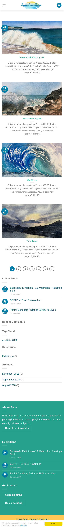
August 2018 (9, 385)
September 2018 (11, 379)
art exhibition (6, 340)
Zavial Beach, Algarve (32, 118)
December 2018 (10, 373)
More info (23, 525)
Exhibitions (8, 356)
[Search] (59, 5)
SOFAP (14, 340)
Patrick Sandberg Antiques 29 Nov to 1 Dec (33, 310)
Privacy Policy (21, 519)
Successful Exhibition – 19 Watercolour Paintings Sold (36, 289)
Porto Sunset (32, 241)
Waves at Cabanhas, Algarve (32, 57)
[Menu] (4, 5)
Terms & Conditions (39, 519)
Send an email (13, 495)
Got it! (53, 523)
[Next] (51, 268)
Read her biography (17, 428)
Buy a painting (14, 503)
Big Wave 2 (32, 180)
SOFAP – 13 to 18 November (25, 300)
